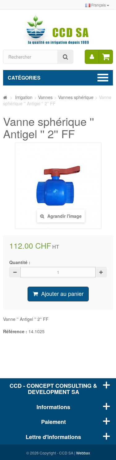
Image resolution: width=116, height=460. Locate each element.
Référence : (15, 331)
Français (98, 4)
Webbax (83, 452)
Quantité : (19, 262)
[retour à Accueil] (5, 97)
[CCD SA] (58, 29)
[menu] (92, 57)
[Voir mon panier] (106, 57)
